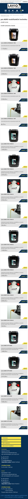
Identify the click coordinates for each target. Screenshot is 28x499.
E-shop (8, 15)
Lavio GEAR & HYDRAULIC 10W (8, 43)
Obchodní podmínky (8, 446)
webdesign (20, 497)
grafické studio (23, 495)
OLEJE (11, 15)
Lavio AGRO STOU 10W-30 (7, 144)
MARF (8, 495)
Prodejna (5, 438)
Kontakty (5, 440)
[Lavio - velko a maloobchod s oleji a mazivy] (14, 7)
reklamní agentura (14, 495)
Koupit (24, 49)
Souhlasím (25, 1)
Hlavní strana (3, 15)
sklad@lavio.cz (6, 482)
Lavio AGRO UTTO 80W (6, 345)
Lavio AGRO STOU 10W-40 (7, 244)
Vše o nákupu (6, 443)
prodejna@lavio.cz (7, 460)
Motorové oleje (16, 15)
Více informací (10, 2)
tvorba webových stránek (11, 497)
